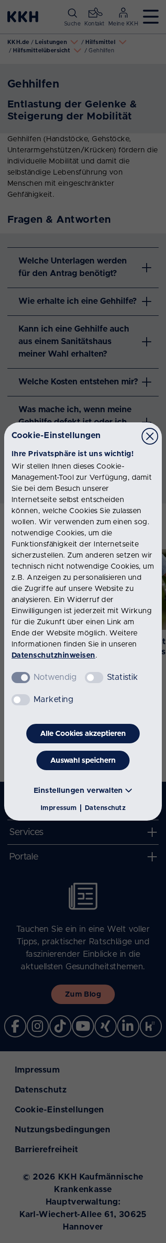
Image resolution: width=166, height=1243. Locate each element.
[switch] (94, 677)
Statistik (122, 677)
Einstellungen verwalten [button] (78, 790)
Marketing (53, 700)
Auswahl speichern (83, 760)
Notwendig (55, 677)
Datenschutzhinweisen (53, 655)
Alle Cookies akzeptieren (83, 733)
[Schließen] (150, 436)
